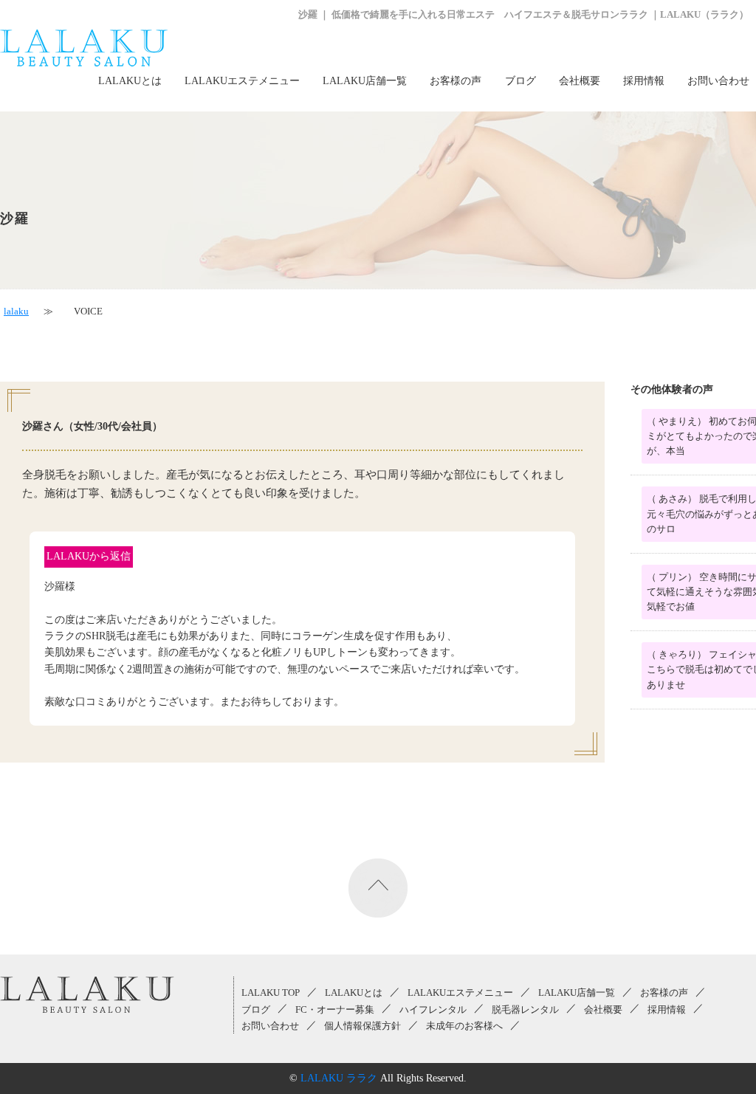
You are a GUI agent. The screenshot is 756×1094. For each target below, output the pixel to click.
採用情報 (643, 80)
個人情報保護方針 (362, 1026)
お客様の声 (455, 80)
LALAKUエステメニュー (242, 80)
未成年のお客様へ (464, 1026)
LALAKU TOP (270, 993)
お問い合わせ (718, 80)
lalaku (16, 311)
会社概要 (579, 80)
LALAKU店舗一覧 (365, 80)
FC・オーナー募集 (334, 1010)
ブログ (520, 80)
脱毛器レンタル (525, 1010)
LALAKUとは (130, 80)
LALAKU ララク (338, 1078)
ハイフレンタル (433, 1010)
